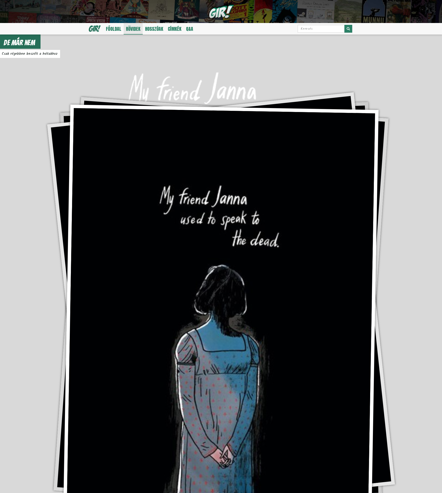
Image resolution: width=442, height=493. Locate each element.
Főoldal (113, 28)
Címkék (174, 28)
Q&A (189, 28)
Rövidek (133, 28)
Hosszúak (154, 28)
